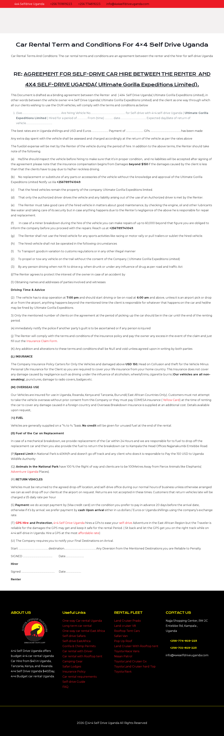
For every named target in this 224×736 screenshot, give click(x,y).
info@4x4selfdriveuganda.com (127, 4)
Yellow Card (171, 400)
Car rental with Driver (77, 651)
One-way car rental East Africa (83, 631)
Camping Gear (72, 661)
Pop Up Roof (123, 641)
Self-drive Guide (73, 681)
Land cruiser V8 (125, 625)
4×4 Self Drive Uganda (69, 523)
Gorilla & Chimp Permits (79, 646)
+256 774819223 (89, 4)
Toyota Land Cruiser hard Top (135, 666)
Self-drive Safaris (74, 636)
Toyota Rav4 (122, 671)
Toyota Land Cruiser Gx (130, 661)
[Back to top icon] (112, 713)
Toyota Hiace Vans (126, 651)
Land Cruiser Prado (127, 620)
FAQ (65, 686)
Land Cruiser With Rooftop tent (136, 646)
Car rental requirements (79, 676)
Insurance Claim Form (41, 341)
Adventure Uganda (24, 471)
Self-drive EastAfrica (76, 641)
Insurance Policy (74, 671)
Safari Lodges (71, 666)
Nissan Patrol (123, 656)
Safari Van (121, 636)
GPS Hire (22, 523)
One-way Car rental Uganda (82, 620)
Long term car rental (77, 625)
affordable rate (88, 533)
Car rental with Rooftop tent (82, 656)
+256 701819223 (61, 4)
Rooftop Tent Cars (127, 631)
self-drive (125, 523)
